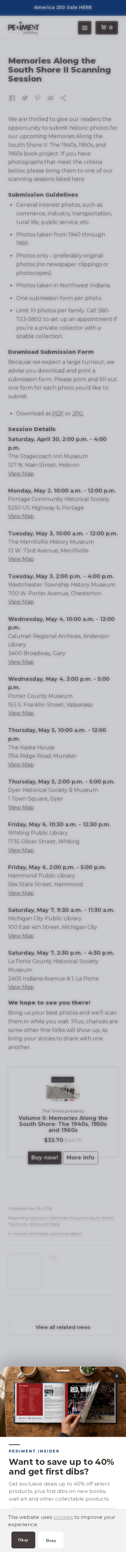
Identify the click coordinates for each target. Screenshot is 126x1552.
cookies (63, 1517)
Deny (51, 1540)
